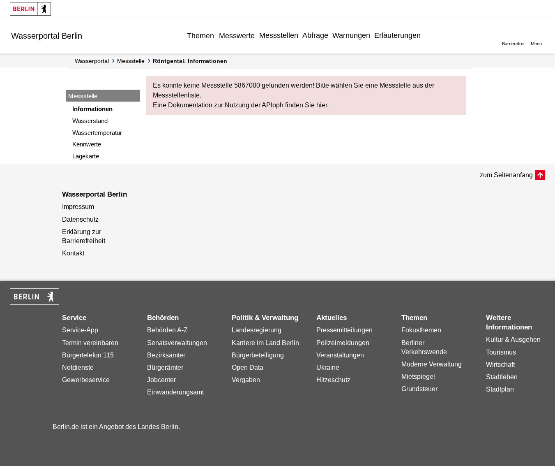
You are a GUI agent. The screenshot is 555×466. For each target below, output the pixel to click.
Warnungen (351, 35)
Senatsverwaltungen (177, 342)
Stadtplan (500, 389)
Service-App (80, 330)
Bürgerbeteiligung (258, 355)
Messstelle (131, 61)
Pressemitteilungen (344, 330)
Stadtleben (502, 376)
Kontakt (73, 253)
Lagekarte (85, 156)
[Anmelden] (429, 35)
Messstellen (278, 35)
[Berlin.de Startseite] (30, 9)
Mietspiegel (418, 376)
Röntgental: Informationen (190, 61)
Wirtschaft (500, 364)
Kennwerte (86, 144)
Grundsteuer (419, 388)
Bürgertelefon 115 (88, 355)
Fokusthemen (421, 330)
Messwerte (237, 36)
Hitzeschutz (333, 379)
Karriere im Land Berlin (265, 342)
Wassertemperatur (97, 132)
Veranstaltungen (340, 355)
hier (321, 105)
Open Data (247, 367)
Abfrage (315, 35)
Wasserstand (90, 120)
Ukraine (327, 367)
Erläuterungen (397, 35)
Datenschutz (80, 219)
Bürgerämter (165, 367)
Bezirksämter (166, 355)
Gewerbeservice (86, 379)
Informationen (92, 108)
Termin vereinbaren (90, 342)
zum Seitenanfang (506, 175)
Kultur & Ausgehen (513, 339)
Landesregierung (256, 330)
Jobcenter (161, 379)
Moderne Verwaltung (431, 364)
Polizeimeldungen (342, 342)
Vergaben (246, 379)
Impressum (78, 206)
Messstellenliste (176, 95)
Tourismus (501, 352)
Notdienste (78, 367)
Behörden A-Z (167, 330)
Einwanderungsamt (175, 392)
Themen (200, 36)
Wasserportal (92, 61)
